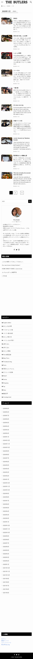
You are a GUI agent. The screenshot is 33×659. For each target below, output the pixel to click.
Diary (4, 390)
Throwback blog (7, 361)
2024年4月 (6, 468)
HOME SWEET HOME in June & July (12, 269)
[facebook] (14, 250)
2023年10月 (6, 490)
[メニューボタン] (2, 2)
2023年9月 (6, 493)
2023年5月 (6, 507)
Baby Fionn (6, 358)
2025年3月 (6, 430)
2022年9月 (6, 536)
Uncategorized (7, 397)
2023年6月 (6, 504)
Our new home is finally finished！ (11, 265)
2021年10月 (6, 575)
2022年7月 (6, 543)
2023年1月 (6, 522)
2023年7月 (6, 500)
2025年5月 (6, 422)
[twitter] (16, 250)
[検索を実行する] (30, 201)
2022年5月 (6, 550)
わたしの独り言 (7, 337)
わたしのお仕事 (7, 326)
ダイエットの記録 (8, 372)
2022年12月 (6, 525)
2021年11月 (6, 571)
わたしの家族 (6, 351)
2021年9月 (6, 578)
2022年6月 (6, 546)
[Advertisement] (16, 296)
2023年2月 (6, 518)
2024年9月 (6, 451)
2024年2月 (6, 476)
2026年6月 (6, 408)
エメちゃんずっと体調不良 (9, 272)
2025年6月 (6, 419)
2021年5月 (6, 592)
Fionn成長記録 (7, 354)
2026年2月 (6, 412)
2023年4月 (6, 511)
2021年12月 (6, 568)
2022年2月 (6, 561)
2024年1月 (6, 479)
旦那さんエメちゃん (8, 369)
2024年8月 (6, 454)
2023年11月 (6, 486)
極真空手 (5, 393)
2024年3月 (6, 472)
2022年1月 (6, 564)
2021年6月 (6, 589)
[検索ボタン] (31, 2)
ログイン (3, 639)
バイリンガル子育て (8, 340)
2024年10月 (6, 447)
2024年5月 (6, 465)
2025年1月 (6, 437)
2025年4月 (6, 426)
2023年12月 (6, 483)
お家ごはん (6, 344)
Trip (4, 386)
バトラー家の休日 (8, 333)
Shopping (5, 383)
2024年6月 (6, 461)
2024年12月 (6, 440)
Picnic (4, 365)
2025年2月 (6, 433)
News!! (5, 376)
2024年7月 (6, 458)
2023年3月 (6, 515)
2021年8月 (6, 582)
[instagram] (19, 250)
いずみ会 (4, 276)
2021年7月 (6, 585)
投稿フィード (5, 641)
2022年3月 (6, 557)
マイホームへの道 (8, 330)
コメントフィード (6, 642)
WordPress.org (5, 644)
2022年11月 (6, 529)
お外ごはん (6, 347)
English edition (7, 322)
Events (5, 379)
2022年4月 (6, 554)
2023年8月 (6, 497)
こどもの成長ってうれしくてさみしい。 (13, 261)
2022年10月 (6, 532)
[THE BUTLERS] (16, 2)
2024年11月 (6, 444)
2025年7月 (6, 415)
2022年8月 (6, 539)
